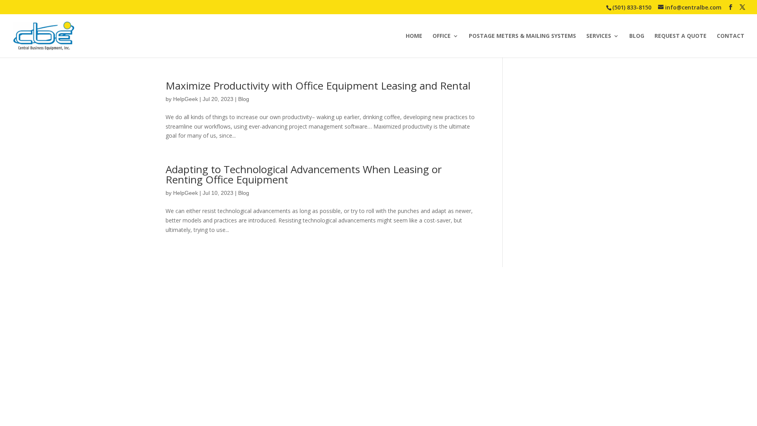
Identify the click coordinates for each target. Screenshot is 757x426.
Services (598, 36)
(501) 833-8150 (631, 7)
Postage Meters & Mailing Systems (522, 36)
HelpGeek (185, 99)
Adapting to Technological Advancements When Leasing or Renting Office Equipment (304, 174)
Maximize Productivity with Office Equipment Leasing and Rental (318, 85)
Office (442, 36)
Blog (636, 36)
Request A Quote (680, 36)
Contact (730, 36)
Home (414, 36)
